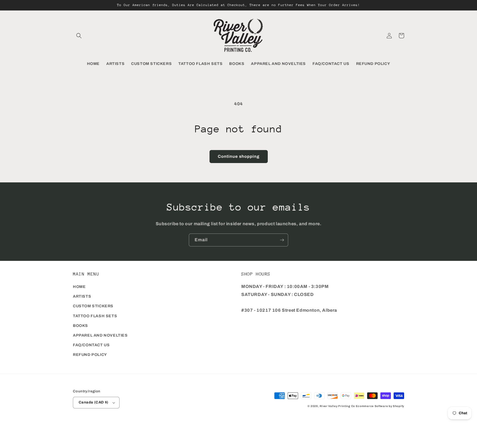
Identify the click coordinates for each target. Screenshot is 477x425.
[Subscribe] (282, 240)
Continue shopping (238, 156)
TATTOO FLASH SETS (95, 316)
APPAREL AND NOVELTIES (100, 335)
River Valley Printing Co (337, 406)
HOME (79, 287)
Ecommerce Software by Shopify (380, 406)
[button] (79, 36)
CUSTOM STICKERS (93, 306)
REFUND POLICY (90, 355)
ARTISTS (82, 296)
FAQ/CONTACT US (91, 345)
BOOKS (80, 326)
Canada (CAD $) (93, 402)
